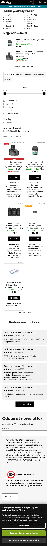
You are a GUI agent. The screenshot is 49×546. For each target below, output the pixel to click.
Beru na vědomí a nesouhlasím (24, 540)
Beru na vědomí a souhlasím (24, 533)
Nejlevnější (19, 74)
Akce (9, 104)
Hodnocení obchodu (24, 322)
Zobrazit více (24, 404)
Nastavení (24, 525)
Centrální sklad (13, 114)
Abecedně (7, 79)
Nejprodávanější (39, 74)
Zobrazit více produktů (24, 67)
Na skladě (11, 101)
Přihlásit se (10, 497)
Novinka (10, 107)
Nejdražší (28, 74)
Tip (9, 110)
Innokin (10, 122)
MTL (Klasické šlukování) (17, 131)
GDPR (8, 447)
